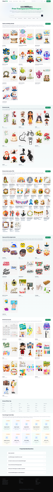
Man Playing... (5, 220)
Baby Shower (21, 376)
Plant (19, 409)
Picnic (37, 18)
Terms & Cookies (38, 482)
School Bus (4, 257)
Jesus (11, 407)
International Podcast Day (39, 64)
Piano (11, 409)
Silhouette (20, 164)
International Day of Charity (23, 45)
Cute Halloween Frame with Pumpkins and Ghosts (5, 230)
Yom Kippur (4, 45)
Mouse (45, 407)
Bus (27, 403)
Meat (36, 407)
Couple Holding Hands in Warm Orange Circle (11, 218)
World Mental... (23, 219)
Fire (19, 405)
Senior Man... (17, 220)
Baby (11, 403)
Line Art (20, 145)
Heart (3, 407)
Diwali (36, 257)
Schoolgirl (45, 220)
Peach (3, 409)
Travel (3, 395)
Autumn (3, 376)
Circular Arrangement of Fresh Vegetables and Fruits (30, 218)
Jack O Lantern (20, 18)
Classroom (29, 18)
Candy (36, 403)
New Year (36, 376)
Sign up (48, 1)
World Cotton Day (5, 295)
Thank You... (16, 230)
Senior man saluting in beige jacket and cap (17, 218)
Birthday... (17, 207)
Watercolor (36, 145)
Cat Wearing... (11, 230)
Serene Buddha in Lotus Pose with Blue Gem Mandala (29, 185)
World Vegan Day (35, 208)
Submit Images (21, 482)
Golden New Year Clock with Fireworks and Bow (5, 196)
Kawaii (3, 145)
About (36, 480)
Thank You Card (17, 231)
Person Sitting (23, 220)
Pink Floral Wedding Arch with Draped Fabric (12, 196)
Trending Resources (5, 480)
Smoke (45, 409)
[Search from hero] (42, 16)
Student (34, 18)
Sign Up (20, 481)
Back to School (15, 1)
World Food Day (29, 219)
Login (19, 480)
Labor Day (20, 407)
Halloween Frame (5, 231)
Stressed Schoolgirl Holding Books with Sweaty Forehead (46, 218)
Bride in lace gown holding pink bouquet (48, 207)
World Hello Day (21, 276)
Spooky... (4, 230)
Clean (5, 1)
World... (30, 207)
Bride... (47, 207)
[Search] (41, 1)
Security (28, 409)
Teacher (20, 1)
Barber (20, 403)
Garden (36, 405)
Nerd (19, 257)
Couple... (11, 220)
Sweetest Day (12, 219)
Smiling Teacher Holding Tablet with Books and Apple (5, 185)
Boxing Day (36, 276)
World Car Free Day (5, 64)
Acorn (15, 18)
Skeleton (25, 18)
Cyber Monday (4, 276)
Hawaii (44, 405)
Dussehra (11, 207)
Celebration (45, 403)
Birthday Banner (22, 207)
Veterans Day (17, 219)
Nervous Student (46, 219)
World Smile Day (37, 45)
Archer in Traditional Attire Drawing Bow (11, 207)
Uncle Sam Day (4, 101)
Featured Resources (5, 482)
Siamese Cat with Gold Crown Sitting (11, 230)
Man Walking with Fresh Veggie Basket (36, 207)
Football (24, 1)
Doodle (3, 164)
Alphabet (3, 403)
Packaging (36, 295)
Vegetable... (28, 220)
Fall (11, 405)
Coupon (3, 405)
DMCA (36, 481)
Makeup (28, 407)
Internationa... (42, 207)
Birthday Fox (4, 207)
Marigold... (35, 219)
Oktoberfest (20, 64)
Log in (45, 1)
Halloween (10, 1)
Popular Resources (5, 481)
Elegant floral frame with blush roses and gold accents (47, 185)
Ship (36, 409)
